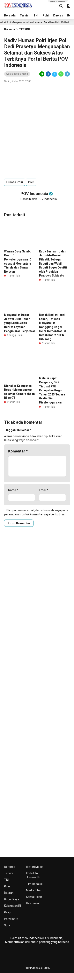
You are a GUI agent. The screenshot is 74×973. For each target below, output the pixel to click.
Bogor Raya (11, 899)
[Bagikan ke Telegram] (67, 74)
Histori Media (34, 866)
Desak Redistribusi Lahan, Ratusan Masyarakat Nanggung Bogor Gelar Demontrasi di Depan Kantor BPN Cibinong (53, 327)
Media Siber (34, 890)
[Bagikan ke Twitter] (54, 74)
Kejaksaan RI (12, 905)
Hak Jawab (33, 903)
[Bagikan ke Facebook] (48, 74)
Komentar (18, 451)
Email (43, 490)
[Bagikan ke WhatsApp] (61, 74)
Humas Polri (14, 182)
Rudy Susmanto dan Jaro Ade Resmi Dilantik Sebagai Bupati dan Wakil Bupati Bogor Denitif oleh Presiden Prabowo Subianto (53, 263)
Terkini (24, 15)
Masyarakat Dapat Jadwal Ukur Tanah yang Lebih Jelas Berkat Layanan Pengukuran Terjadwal (19, 322)
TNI (36, 15)
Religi (7, 912)
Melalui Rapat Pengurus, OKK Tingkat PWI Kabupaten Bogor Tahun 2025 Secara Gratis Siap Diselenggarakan (52, 390)
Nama (13, 490)
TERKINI (24, 29)
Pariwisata (11, 919)
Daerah (58, 15)
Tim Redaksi (34, 884)
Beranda (10, 15)
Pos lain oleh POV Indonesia (39, 199)
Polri (46, 15)
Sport (8, 925)
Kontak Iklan (34, 897)
